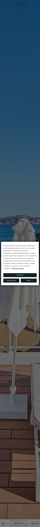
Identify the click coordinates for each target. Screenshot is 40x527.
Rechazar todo (11, 280)
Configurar (20, 275)
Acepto (29, 280)
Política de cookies (18, 268)
